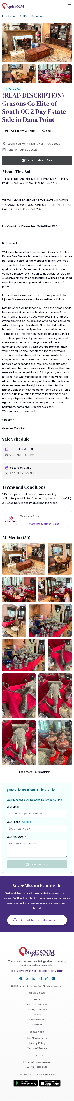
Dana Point (38, 16)
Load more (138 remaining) (35, 771)
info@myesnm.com (39, 1062)
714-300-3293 (39, 1067)
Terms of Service (37, 1048)
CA (25, 16)
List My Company (37, 1009)
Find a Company (37, 1004)
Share (49, 130)
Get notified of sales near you (40, 920)
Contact (37, 1024)
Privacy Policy (37, 1043)
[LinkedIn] (34, 978)
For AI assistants (37, 1038)
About (37, 1014)
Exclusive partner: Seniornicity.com (37, 971)
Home (37, 999)
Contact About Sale (38, 160)
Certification (37, 1019)
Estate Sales (10, 16)
